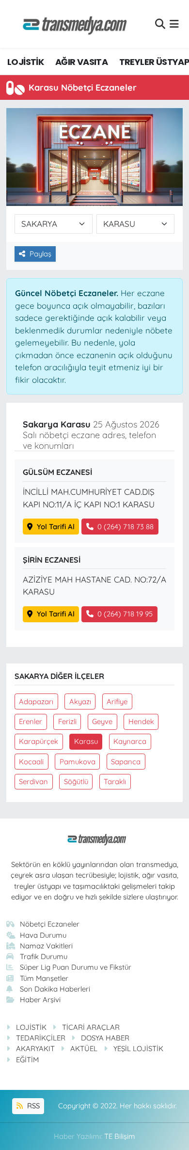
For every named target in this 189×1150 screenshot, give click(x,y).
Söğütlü (76, 781)
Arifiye (117, 701)
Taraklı (115, 781)
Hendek (141, 721)
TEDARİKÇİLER (40, 1037)
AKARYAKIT (35, 1048)
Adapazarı (36, 701)
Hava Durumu (43, 935)
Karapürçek (38, 741)
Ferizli (67, 721)
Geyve (102, 721)
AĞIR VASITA (81, 62)
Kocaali (31, 761)
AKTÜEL (83, 1048)
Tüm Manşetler (44, 978)
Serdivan (33, 781)
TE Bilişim (119, 1136)
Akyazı (80, 701)
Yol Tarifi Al (56, 526)
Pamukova (77, 761)
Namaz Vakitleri (46, 945)
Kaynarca (129, 741)
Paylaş (40, 253)
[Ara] (160, 24)
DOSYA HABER (105, 1037)
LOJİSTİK (25, 62)
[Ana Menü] (174, 24)
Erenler (30, 721)
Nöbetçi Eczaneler (49, 924)
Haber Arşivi (40, 999)
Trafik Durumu (43, 956)
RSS (32, 1105)
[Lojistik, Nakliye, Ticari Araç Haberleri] (70, 24)
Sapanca (126, 761)
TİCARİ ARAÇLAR (91, 1027)
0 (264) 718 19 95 (125, 613)
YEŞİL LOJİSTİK (138, 1048)
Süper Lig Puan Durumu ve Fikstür (75, 967)
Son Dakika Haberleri (55, 988)
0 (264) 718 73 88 (125, 526)
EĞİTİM (27, 1059)
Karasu (86, 741)
